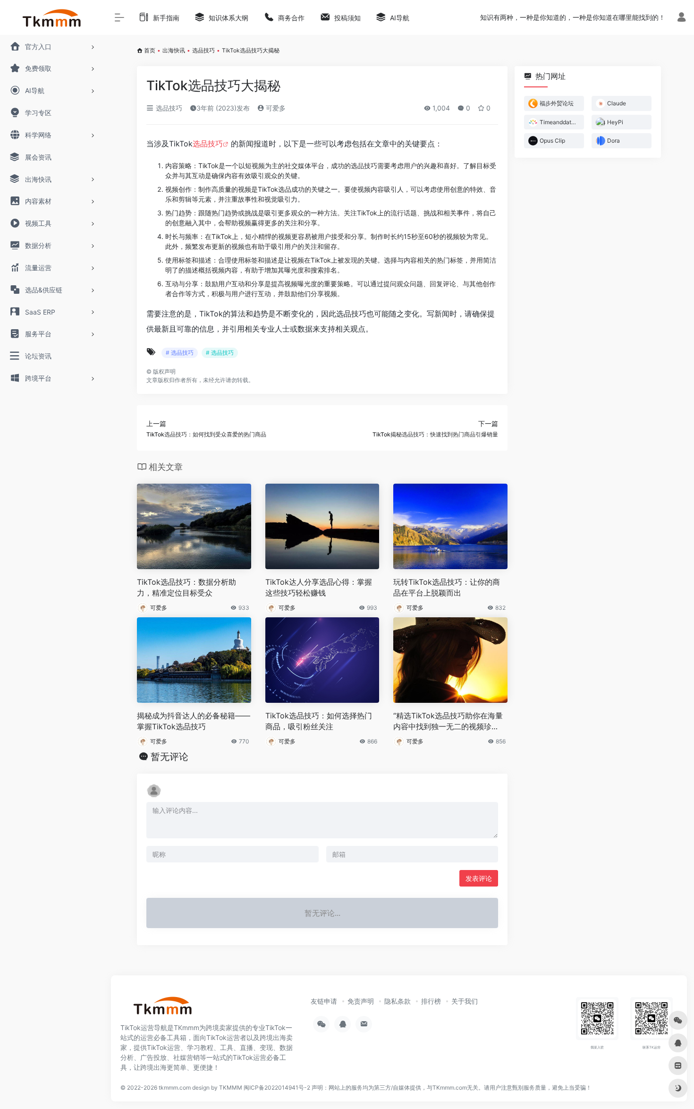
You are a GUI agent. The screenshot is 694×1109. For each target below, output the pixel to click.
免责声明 (360, 1001)
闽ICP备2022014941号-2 (277, 1087)
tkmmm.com (175, 1087)
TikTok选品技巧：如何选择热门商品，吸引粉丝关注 (318, 721)
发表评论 (478, 878)
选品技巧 (203, 50)
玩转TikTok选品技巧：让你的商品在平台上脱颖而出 (446, 587)
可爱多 (275, 108)
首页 (149, 50)
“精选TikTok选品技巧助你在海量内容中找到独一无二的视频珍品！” (448, 721)
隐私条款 (397, 1001)
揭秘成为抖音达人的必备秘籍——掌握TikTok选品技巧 (193, 721)
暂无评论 (169, 756)
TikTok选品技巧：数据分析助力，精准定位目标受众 (186, 587)
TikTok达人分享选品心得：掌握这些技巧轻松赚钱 (318, 587)
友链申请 (324, 1001)
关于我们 (464, 1001)
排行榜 (431, 1001)
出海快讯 (173, 50)
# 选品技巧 (180, 352)
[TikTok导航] (162, 1008)
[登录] (681, 18)
